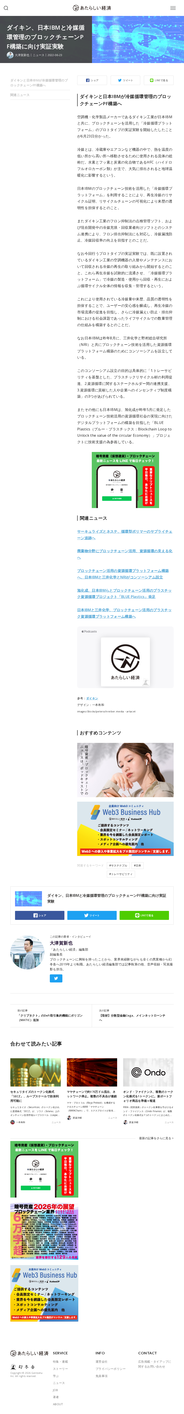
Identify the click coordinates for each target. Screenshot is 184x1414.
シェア (95, 80)
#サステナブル (118, 865)
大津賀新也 (61, 943)
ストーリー (60, 1369)
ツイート (128, 80)
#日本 (137, 865)
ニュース (38, 55)
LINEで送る (161, 80)
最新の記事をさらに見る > (156, 1138)
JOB (55, 1390)
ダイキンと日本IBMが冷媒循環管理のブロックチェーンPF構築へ (39, 82)
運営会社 (102, 1361)
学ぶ (56, 1376)
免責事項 (102, 1376)
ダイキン (92, 698)
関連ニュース (20, 95)
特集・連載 (60, 1361)
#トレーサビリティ (121, 874)
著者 (56, 1397)
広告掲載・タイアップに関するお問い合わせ (154, 1363)
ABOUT (58, 1404)
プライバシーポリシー (111, 1369)
